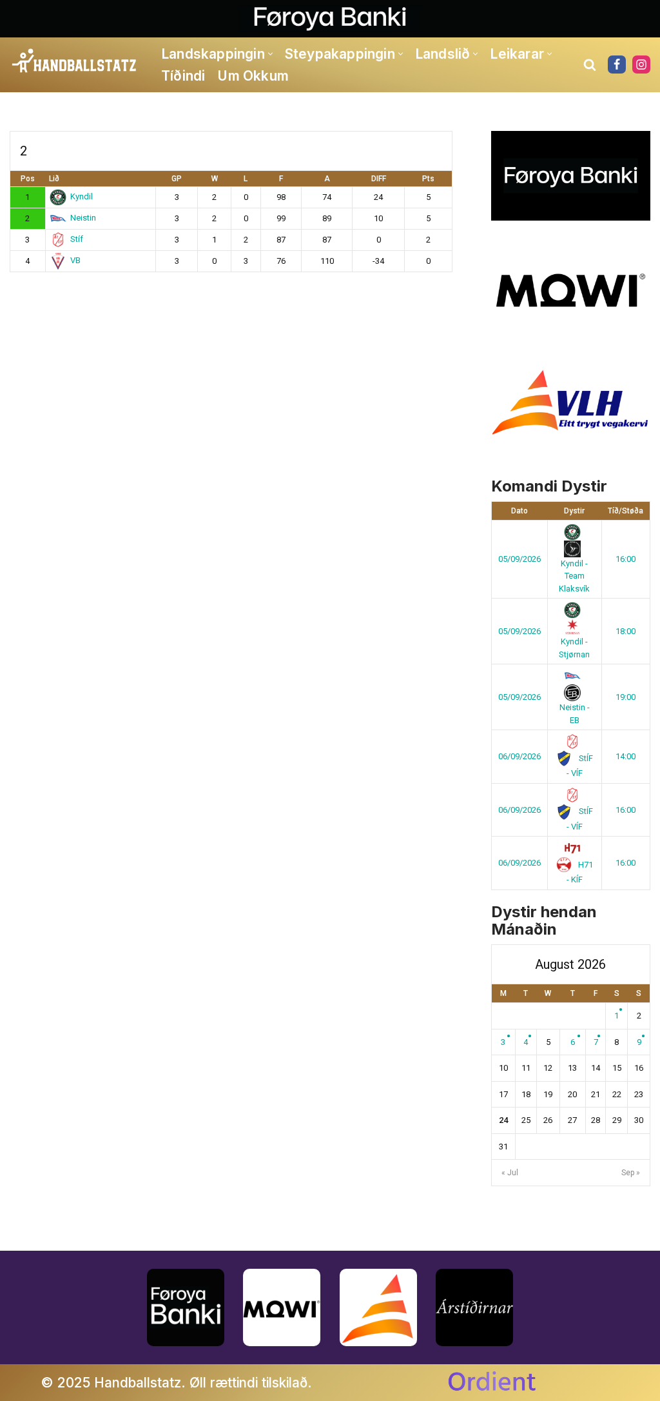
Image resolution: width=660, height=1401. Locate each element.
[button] (270, 54)
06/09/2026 (519, 756)
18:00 (626, 631)
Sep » (630, 1172)
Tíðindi (183, 76)
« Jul (509, 1172)
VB (75, 260)
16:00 (626, 559)
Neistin (83, 218)
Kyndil (81, 196)
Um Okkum (253, 76)
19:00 (626, 697)
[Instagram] (641, 64)
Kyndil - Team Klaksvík (574, 576)
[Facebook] (617, 64)
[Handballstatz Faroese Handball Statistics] (74, 61)
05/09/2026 (519, 559)
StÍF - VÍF (580, 766)
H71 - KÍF (580, 872)
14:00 (626, 756)
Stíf (76, 239)
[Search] (589, 64)
